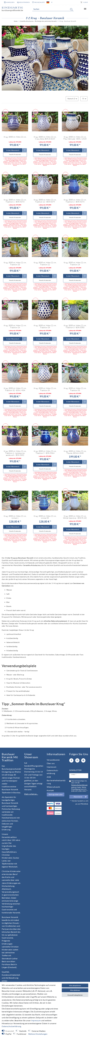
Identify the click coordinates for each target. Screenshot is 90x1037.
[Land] (48, 2)
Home (16, 21)
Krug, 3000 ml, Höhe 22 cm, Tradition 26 (15, 326)
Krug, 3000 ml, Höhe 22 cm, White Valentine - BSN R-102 (75, 517)
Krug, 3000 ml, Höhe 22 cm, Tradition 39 (45, 389)
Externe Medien (38, 1031)
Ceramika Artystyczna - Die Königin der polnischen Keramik (38, 21)
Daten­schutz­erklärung (11, 1026)
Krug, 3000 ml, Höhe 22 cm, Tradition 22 (45, 264)
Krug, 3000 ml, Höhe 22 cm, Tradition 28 (45, 326)
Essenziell (10, 1031)
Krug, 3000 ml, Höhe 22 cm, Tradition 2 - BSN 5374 (75, 201)
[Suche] (71, 9)
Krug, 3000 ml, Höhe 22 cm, (15, 137)
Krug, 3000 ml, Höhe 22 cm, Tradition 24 (75, 264)
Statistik (22, 1031)
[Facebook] (71, 760)
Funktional (21, 1034)
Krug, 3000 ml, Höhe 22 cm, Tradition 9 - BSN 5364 (45, 452)
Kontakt (50, 790)
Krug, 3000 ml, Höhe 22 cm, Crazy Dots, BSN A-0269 (45, 138)
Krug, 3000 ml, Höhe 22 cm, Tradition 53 (75, 389)
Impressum (51, 767)
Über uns (51, 763)
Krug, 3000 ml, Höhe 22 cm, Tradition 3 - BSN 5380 (75, 326)
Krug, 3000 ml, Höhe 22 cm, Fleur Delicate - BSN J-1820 (75, 138)
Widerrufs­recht (53, 787)
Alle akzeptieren (75, 986)
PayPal (8, 1034)
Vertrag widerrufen (56, 794)
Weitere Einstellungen (37, 1034)
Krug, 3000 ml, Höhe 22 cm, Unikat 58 (45, 517)
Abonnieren (78, 797)
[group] (45, 121)
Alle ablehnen (75, 990)
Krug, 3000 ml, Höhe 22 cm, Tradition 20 (15, 264)
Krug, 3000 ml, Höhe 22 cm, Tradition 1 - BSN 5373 (15, 201)
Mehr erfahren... (31, 794)
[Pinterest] (83, 760)
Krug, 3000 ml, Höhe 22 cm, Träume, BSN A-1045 (75, 452)
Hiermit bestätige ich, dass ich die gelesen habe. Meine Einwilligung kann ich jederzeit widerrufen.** (79, 786)
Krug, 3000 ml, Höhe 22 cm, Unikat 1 (15, 517)
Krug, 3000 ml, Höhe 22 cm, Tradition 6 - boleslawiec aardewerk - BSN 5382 (15, 453)
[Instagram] (77, 760)
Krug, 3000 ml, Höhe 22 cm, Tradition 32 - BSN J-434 (15, 389)
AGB (49, 777)
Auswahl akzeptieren (75, 995)
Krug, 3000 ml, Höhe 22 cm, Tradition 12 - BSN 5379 (45, 201)
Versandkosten (53, 760)
